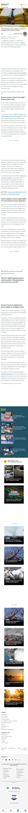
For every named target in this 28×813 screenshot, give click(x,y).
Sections (23, 7)
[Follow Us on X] (19, 760)
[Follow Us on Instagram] (6, 760)
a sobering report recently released (17, 73)
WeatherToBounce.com (7, 374)
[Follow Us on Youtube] (9, 760)
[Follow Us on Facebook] (3, 760)
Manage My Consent (6, 722)
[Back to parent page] (4, 6)
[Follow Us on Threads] (16, 760)
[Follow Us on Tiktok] (12, 760)
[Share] (2, 34)
